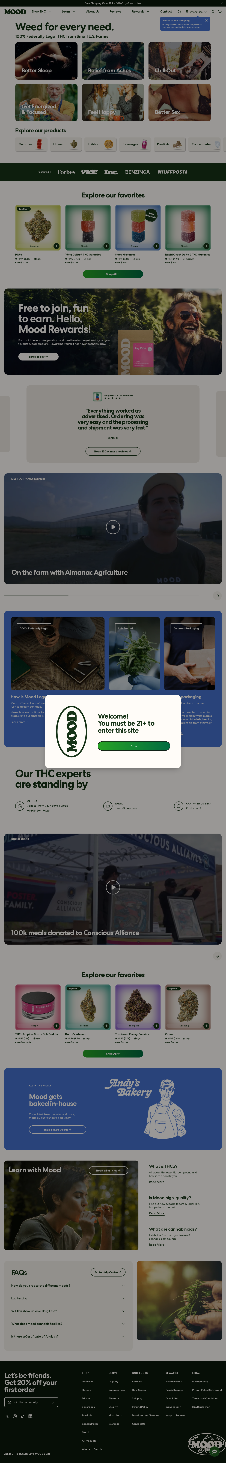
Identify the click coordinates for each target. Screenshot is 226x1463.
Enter (133, 746)
